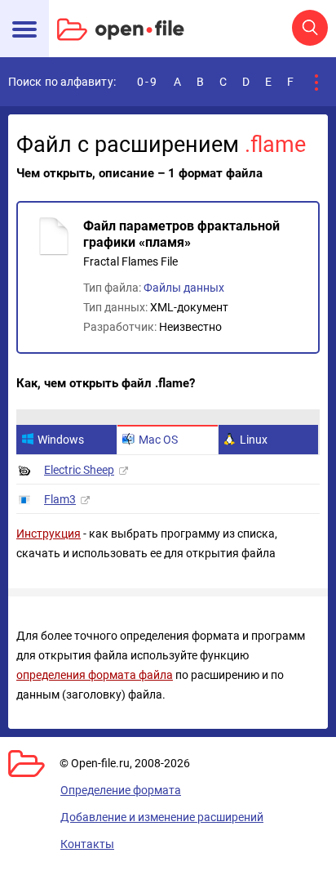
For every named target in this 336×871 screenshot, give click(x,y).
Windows (61, 439)
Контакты (87, 844)
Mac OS (158, 439)
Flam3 (60, 499)
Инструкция (48, 533)
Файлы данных (184, 287)
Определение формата (120, 790)
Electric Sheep (79, 469)
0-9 (147, 81)
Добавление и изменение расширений (161, 817)
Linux (253, 439)
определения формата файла (94, 674)
